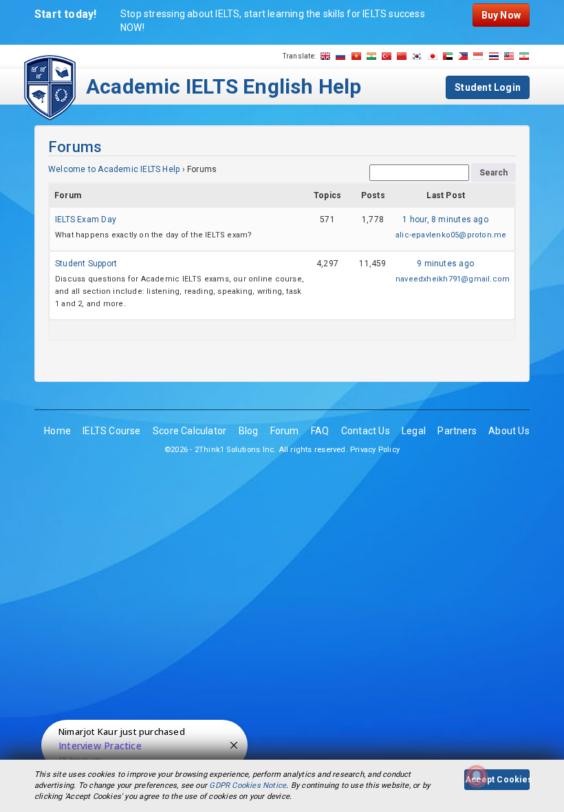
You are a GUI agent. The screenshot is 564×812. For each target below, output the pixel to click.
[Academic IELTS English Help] (50, 86)
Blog (249, 430)
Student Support (86, 263)
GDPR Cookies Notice (247, 785)
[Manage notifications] (477, 776)
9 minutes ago (445, 263)
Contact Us (365, 430)
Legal (414, 430)
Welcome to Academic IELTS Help (114, 169)
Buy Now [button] (501, 15)
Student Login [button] (488, 87)
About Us (509, 430)
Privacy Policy (375, 449)
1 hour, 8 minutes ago (445, 219)
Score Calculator (189, 430)
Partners (457, 430)
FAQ (320, 430)
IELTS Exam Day (85, 219)
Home (57, 430)
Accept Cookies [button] (497, 779)
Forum (284, 430)
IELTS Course (112, 430)
